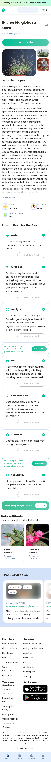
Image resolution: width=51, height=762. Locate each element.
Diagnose (41, 505)
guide (12, 592)
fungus (27, 587)
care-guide (15, 587)
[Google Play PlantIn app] (35, 697)
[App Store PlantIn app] (35, 689)
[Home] (3, 10)
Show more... (9, 197)
